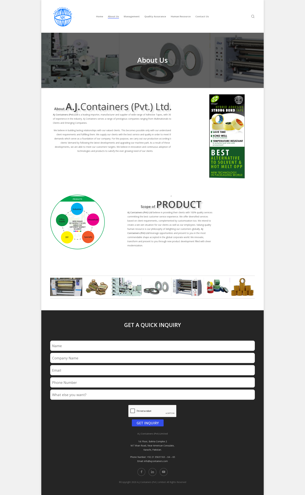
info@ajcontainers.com (156, 461)
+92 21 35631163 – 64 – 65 (161, 456)
